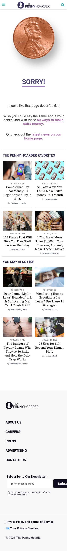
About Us (13, 422)
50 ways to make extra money (43, 121)
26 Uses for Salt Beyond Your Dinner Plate (49, 347)
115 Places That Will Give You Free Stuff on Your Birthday (17, 241)
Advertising (16, 450)
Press (11, 441)
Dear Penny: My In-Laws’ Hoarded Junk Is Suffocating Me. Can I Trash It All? (17, 299)
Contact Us (16, 460)
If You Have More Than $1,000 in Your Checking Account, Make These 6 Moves (49, 243)
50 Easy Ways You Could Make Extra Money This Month (49, 191)
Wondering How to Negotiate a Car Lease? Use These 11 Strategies (49, 299)
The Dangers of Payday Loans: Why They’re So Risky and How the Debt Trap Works (17, 351)
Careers (13, 432)
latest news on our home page (42, 136)
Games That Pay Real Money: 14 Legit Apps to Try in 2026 (17, 193)
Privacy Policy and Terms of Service (30, 522)
